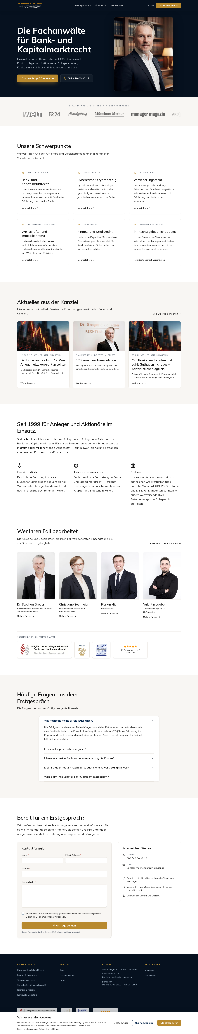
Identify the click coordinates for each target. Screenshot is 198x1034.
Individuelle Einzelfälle (27, 995)
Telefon (26, 868)
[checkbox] (23, 913)
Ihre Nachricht (29, 882)
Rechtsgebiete (81, 5)
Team (62, 970)
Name (25, 855)
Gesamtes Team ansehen (163, 543)
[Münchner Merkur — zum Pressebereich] (103, 114)
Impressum (150, 970)
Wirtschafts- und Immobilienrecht (34, 234)
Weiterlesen (26, 383)
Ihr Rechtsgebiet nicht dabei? (155, 232)
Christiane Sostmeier (74, 604)
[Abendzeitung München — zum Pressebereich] (70, 114)
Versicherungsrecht (148, 180)
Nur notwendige (144, 1022)
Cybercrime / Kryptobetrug (97, 180)
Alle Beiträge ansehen (165, 313)
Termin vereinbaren (168, 5)
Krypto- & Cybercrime (27, 975)
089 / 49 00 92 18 (78, 78)
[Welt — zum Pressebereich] (26, 114)
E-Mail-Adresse (73, 855)
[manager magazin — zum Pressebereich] (141, 114)
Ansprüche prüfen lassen (37, 78)
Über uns (99, 5)
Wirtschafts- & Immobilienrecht (31, 985)
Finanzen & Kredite (26, 990)
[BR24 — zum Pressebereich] (48, 114)
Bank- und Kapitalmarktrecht (35, 182)
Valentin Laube (153, 604)
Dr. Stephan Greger (30, 604)
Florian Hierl (109, 604)
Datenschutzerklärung (48, 913)
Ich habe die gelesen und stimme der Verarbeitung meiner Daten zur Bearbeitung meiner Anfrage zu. (63, 915)
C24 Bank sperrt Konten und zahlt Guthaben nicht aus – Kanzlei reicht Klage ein (152, 364)
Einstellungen (121, 1022)
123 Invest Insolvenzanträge (96, 360)
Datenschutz (151, 975)
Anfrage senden (66, 925)
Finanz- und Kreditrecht (95, 232)
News (62, 980)
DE (147, 5)
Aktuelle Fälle (117, 5)
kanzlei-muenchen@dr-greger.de (145, 867)
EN (152, 5)
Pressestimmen (67, 975)
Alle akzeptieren (169, 1022)
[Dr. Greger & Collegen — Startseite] (30, 5)
